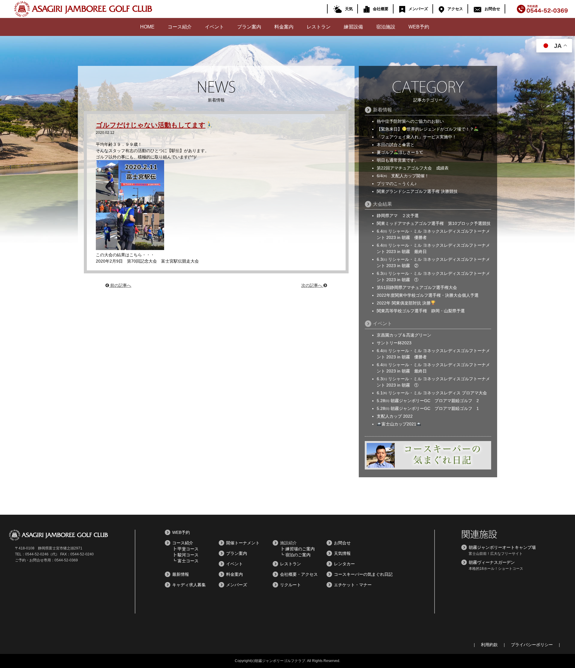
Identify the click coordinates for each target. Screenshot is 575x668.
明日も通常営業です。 (398, 160)
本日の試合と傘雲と (395, 144)
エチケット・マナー (353, 584)
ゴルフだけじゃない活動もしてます (150, 125)
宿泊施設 (385, 26)
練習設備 (353, 26)
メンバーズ (418, 9)
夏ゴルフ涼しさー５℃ (400, 152)
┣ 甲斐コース (185, 548)
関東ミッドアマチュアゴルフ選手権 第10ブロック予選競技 (434, 223)
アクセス (455, 9)
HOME (147, 26)
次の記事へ (312, 285)
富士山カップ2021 (399, 424)
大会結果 (382, 204)
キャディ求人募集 (189, 584)
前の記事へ (120, 285)
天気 (349, 9)
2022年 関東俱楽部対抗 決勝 (404, 303)
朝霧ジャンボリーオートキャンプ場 (502, 547)
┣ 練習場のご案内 (297, 548)
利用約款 (489, 644)
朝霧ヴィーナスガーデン (492, 562)
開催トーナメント (243, 542)
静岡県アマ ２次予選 (398, 215)
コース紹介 (180, 26)
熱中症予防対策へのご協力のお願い (410, 121)
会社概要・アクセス (299, 574)
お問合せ (492, 9)
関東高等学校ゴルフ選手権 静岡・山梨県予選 (421, 310)
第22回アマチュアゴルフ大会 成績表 (413, 168)
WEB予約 (418, 26)
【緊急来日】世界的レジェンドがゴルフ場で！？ (425, 129)
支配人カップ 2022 (395, 416)
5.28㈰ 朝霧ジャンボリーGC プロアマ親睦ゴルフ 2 (428, 400)
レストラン (319, 26)
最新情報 (180, 574)
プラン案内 (249, 26)
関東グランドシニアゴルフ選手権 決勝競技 (417, 191)
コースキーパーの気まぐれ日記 (363, 574)
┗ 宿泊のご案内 (295, 554)
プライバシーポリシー (532, 644)
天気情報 (342, 553)
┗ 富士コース (185, 560)
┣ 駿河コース (185, 554)
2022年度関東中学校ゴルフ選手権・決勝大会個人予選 (428, 295)
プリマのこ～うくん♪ (397, 183)
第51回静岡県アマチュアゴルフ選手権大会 (417, 287)
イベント (214, 26)
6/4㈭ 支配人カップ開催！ (405, 175)
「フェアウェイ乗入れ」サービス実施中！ (416, 136)
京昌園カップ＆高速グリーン (404, 335)
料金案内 (283, 26)
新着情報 (382, 109)
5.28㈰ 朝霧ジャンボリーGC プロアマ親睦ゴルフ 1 (428, 408)
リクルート (290, 584)
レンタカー (344, 563)
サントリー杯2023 (394, 342)
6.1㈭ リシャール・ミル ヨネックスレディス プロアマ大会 (432, 392)
